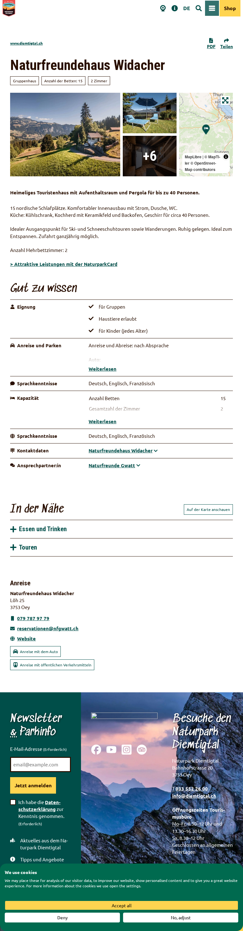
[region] (206, 134)
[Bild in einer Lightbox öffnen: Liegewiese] (150, 113)
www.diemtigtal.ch (26, 43)
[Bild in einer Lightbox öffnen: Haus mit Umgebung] (65, 134)
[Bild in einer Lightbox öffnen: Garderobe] (150, 156)
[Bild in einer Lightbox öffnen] (124, 724)
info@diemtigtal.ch (194, 796)
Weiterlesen (102, 369)
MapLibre (193, 157)
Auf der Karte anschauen (208, 509)
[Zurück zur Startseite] (9, 8)
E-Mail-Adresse (38, 749)
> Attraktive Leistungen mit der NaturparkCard (63, 264)
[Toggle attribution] (226, 156)
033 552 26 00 (192, 788)
